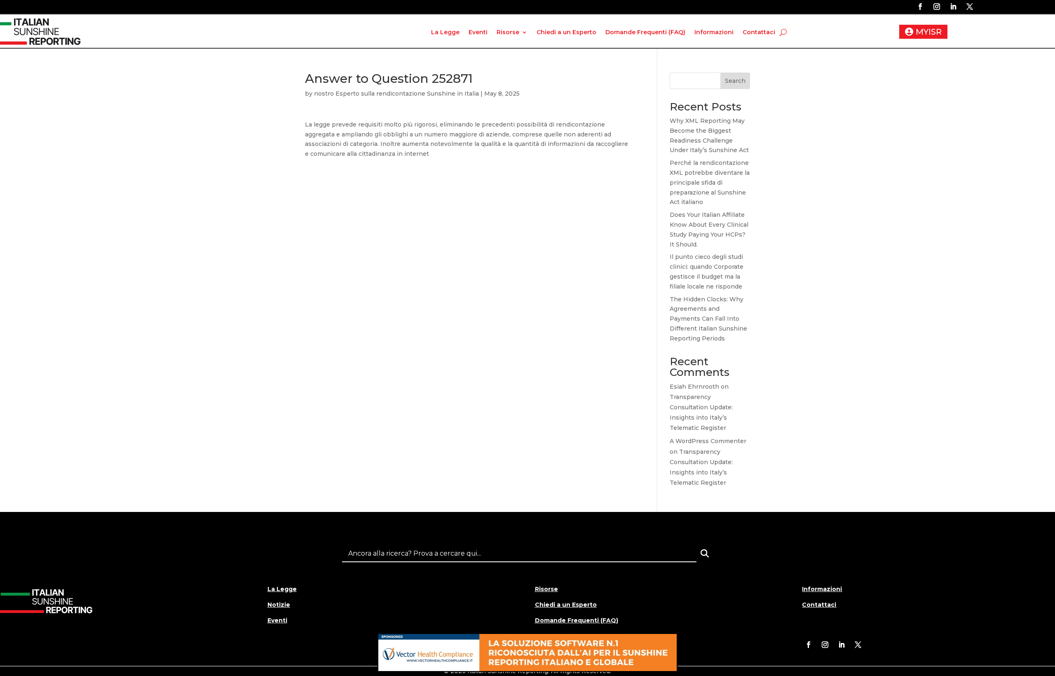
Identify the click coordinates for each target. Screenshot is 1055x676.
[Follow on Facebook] (920, 6)
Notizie (278, 604)
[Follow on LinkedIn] (953, 6)
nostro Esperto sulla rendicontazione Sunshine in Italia (396, 93)
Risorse (508, 32)
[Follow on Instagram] (936, 6)
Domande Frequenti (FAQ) (645, 32)
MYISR (929, 32)
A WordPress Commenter (708, 441)
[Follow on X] (969, 6)
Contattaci (759, 32)
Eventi (478, 32)
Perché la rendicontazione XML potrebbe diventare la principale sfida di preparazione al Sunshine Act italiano (710, 182)
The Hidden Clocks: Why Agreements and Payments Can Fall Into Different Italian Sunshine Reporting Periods (708, 319)
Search (735, 80)
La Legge (445, 32)
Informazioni (714, 32)
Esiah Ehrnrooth (694, 386)
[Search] (704, 553)
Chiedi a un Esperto (566, 32)
